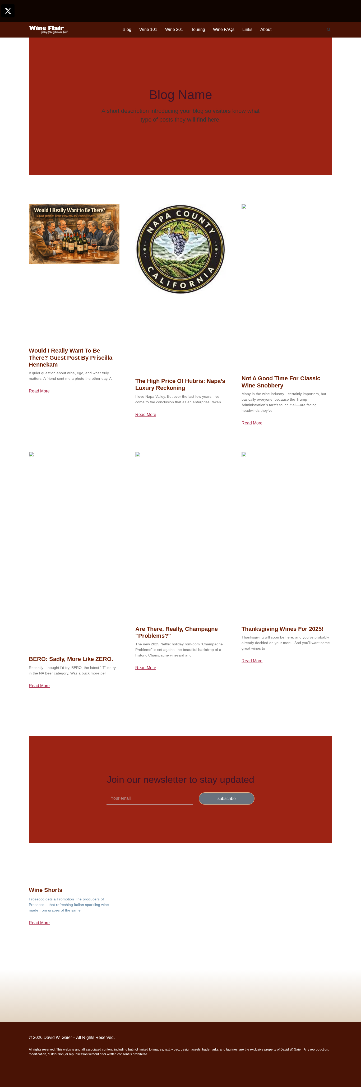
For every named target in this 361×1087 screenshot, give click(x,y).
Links (247, 29)
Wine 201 (174, 29)
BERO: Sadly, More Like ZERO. (71, 659)
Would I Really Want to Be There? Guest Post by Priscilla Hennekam (70, 357)
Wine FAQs (223, 29)
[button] (328, 29)
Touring (198, 29)
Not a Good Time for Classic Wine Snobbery (281, 381)
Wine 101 (148, 29)
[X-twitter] (8, 10)
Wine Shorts (45, 890)
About (265, 29)
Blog (127, 29)
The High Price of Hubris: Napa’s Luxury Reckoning (180, 384)
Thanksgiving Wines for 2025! (282, 629)
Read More (39, 391)
